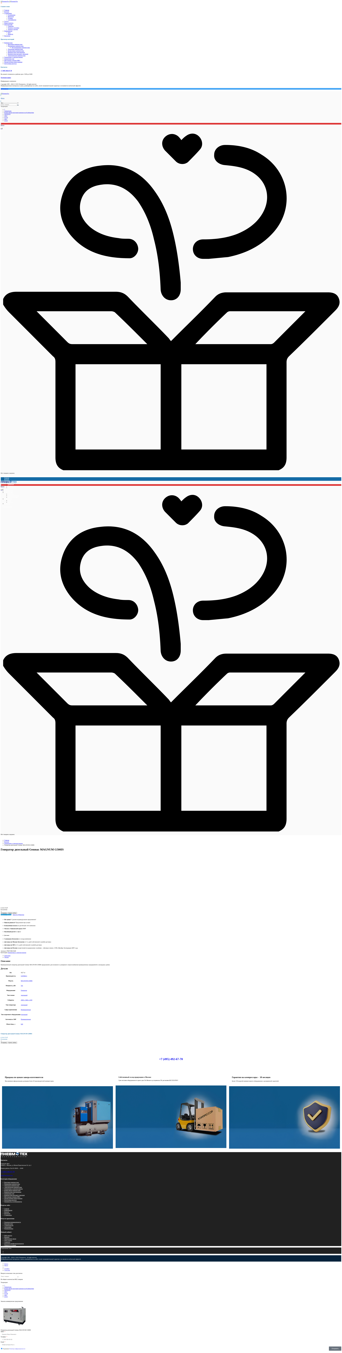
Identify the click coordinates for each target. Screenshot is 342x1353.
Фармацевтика (8, 1228)
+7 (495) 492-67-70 (6, 70)
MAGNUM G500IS (26, 981)
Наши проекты (8, 23)
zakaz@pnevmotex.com (7, 1175)
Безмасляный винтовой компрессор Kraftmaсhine (19, 112)
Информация (8, 31)
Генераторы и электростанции (13, 57)
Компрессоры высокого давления (18, 54)
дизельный (24, 995)
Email (2, 1342)
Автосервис (7, 1227)
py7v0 (6, 117)
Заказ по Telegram (6, 914)
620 (22, 1024)
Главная (6, 10)
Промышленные (26, 1009)
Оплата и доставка (13, 28)
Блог (9, 32)
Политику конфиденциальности (17, 1348)
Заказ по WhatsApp (18, 914)
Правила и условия (10, 1245)
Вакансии (11, 16)
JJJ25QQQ (7, 114)
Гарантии (11, 26)
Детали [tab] (6, 957)
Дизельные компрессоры (15, 49)
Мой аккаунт (8, 1235)
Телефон (3, 1337)
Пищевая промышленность (12, 1222)
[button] (171, 126)
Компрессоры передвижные (16, 52)
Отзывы (10, 18)
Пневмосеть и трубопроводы (13, 1201)
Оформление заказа (10, 1239)
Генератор (24, 990)
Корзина (6, 1237)
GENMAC (24, 976)
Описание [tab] (7, 955)
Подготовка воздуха (10, 63)
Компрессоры (8, 43)
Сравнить (7, 1242)
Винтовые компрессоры (15, 44)
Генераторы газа (9, 59)
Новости (10, 34)
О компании (8, 13)
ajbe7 (5, 119)
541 (22, 985)
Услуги (6, 21)
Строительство (8, 1225)
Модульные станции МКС (12, 60)
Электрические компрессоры (16, 55)
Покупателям (8, 24)
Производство (8, 1224)
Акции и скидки (13, 29)
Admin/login (7, 111)
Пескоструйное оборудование (13, 62)
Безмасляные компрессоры (16, 51)
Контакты (7, 36)
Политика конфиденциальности (14, 1243)
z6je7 (5, 116)
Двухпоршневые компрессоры (20, 47)
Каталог (6, 11)
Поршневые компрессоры (16, 46)
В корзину (4, 913)
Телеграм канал (6, 77)
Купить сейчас (12, 913)
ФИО (2, 1331)
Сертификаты (12, 20)
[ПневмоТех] (9, 1)
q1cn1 (6, 120)
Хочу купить (8, 1240)
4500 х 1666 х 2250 (26, 1000)
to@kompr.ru (4, 89)
